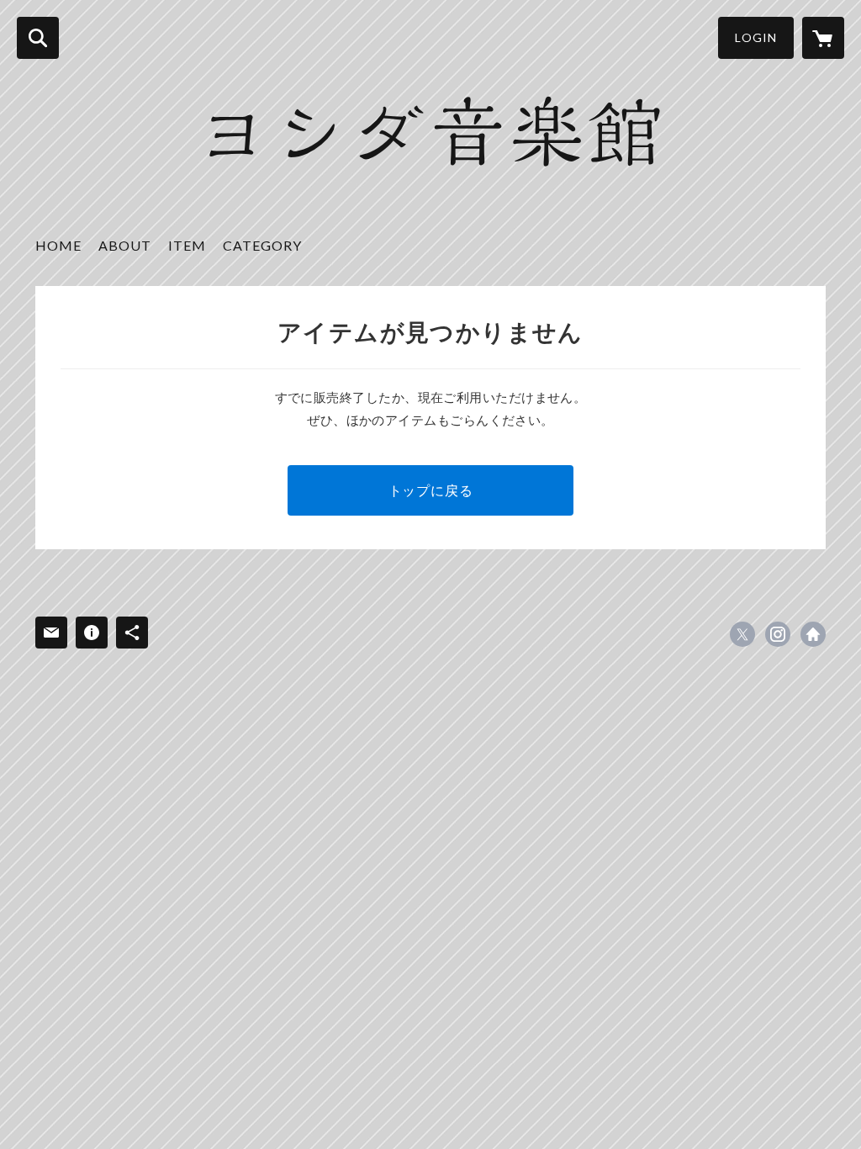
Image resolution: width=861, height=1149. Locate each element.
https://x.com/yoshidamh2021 (742, 634)
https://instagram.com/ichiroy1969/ (777, 634)
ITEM (187, 245)
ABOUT (124, 245)
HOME (58, 245)
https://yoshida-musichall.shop (813, 634)
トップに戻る (430, 490)
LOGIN (756, 37)
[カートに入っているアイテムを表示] (823, 38)
